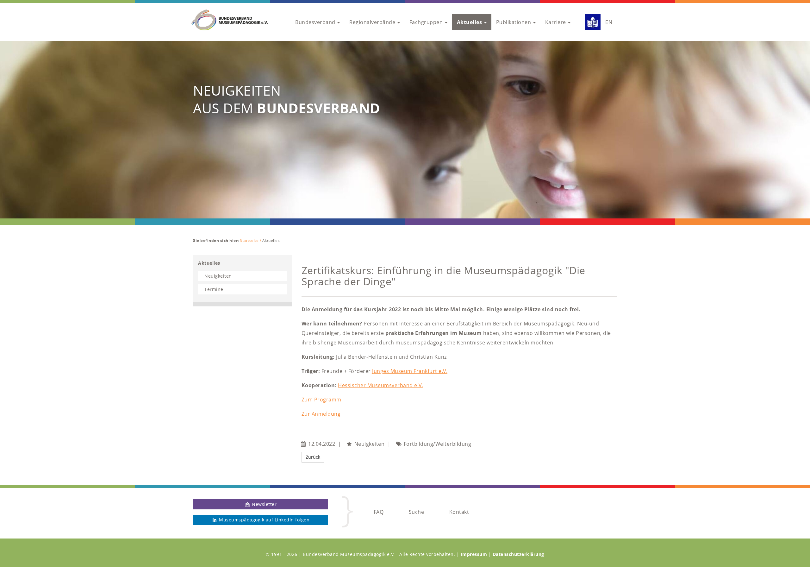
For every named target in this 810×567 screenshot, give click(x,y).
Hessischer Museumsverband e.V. (380, 385)
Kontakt (459, 511)
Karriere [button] (556, 22)
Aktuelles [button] (470, 22)
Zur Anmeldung (321, 413)
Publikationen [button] (514, 22)
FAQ (379, 511)
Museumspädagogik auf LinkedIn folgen (264, 520)
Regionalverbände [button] (373, 22)
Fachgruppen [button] (426, 22)
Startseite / (251, 240)
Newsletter (264, 504)
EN (608, 22)
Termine (213, 289)
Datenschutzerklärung (518, 554)
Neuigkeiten (218, 276)
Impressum (474, 554)
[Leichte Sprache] (590, 22)
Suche (416, 511)
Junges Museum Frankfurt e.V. (409, 371)
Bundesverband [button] (316, 22)
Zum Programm (321, 399)
